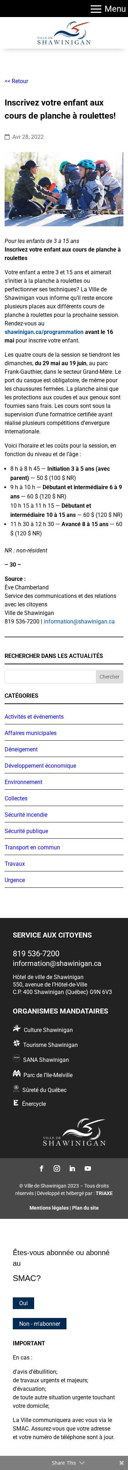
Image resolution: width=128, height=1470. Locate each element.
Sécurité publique (26, 831)
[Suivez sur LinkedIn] (71, 1168)
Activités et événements (34, 716)
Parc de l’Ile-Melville (48, 1075)
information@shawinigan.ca (79, 621)
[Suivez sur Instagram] (56, 1168)
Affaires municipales (31, 733)
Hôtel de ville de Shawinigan (48, 977)
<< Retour (16, 81)
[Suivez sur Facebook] (41, 1168)
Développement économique (40, 765)
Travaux (15, 863)
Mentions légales (49, 1208)
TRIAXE (104, 1193)
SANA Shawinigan (46, 1059)
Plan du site (85, 1208)
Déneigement (21, 749)
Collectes (16, 798)
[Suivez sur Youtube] (87, 1168)
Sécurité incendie (26, 814)
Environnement (23, 782)
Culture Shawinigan (48, 1030)
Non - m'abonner (39, 1323)
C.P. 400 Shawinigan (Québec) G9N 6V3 (62, 992)
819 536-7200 (36, 953)
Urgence (15, 880)
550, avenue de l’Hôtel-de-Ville (50, 984)
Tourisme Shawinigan (50, 1045)
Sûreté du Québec (44, 1090)
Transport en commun (32, 847)
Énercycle (34, 1104)
